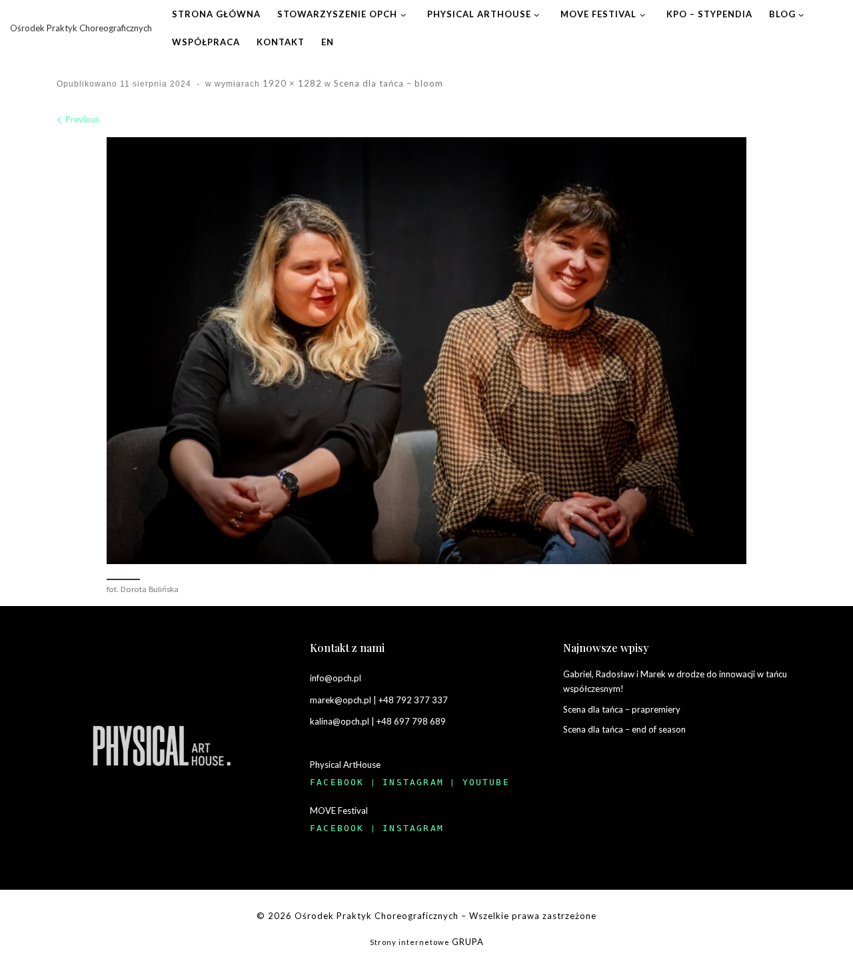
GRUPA (468, 941)
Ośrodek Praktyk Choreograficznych (376, 915)
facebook (337, 782)
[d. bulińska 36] (426, 350)
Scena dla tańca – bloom (387, 83)
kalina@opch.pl (339, 721)
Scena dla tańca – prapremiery (621, 709)
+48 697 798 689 (411, 721)
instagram (413, 782)
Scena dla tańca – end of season (624, 729)
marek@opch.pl (340, 700)
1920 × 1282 (291, 83)
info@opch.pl (335, 678)
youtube (486, 782)
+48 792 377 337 (413, 700)
